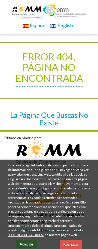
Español (38, 25)
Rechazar (71, 244)
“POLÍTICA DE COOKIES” (26, 235)
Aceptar (26, 244)
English (65, 25)
